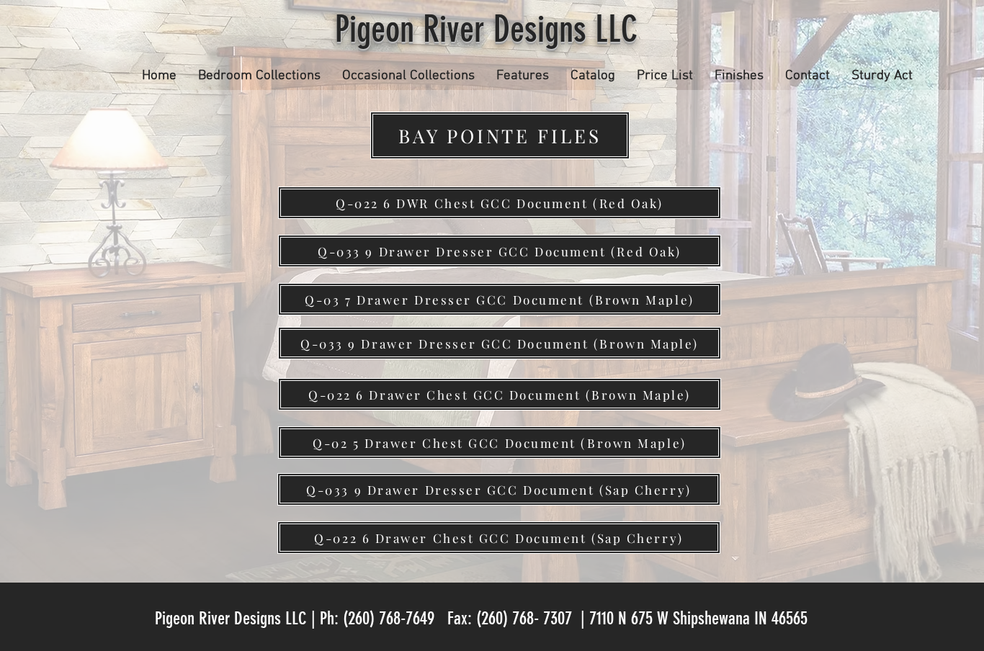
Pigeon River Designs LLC (490, 29)
